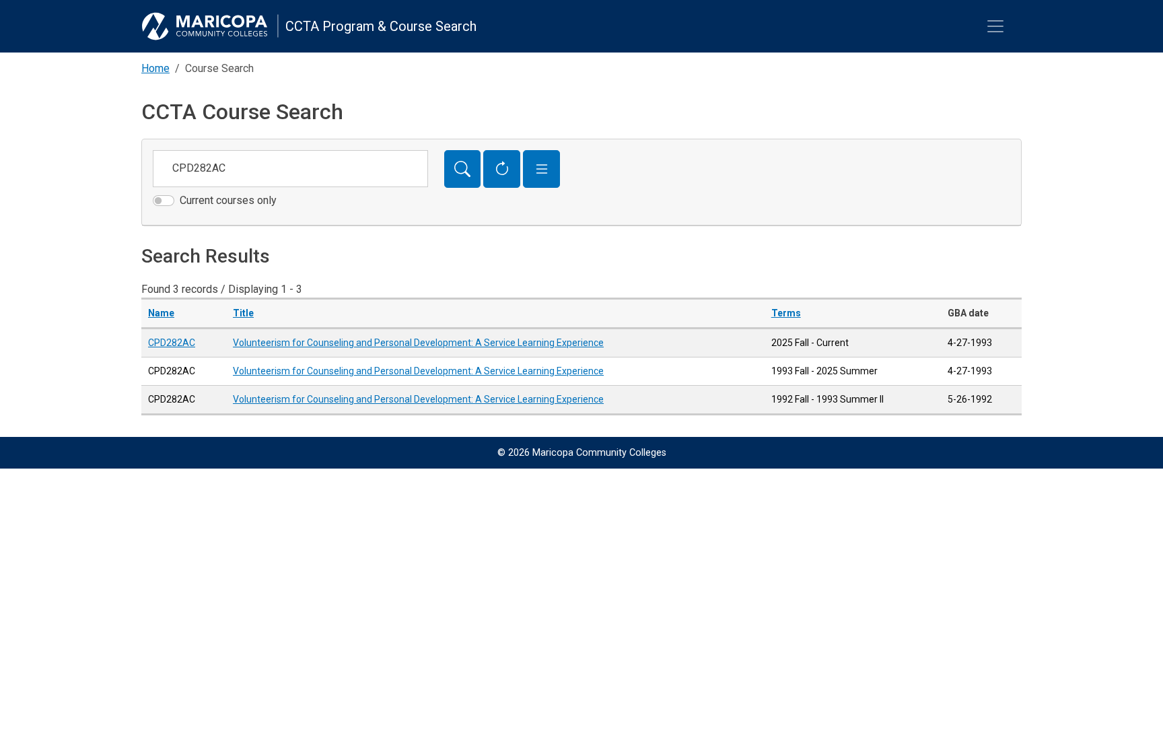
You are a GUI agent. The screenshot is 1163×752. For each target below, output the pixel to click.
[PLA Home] (210, 26)
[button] (541, 169)
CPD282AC (171, 342)
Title (243, 313)
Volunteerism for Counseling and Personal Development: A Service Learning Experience (418, 342)
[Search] (462, 169)
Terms (786, 313)
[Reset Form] (501, 169)
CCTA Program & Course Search (381, 26)
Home (155, 68)
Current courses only (228, 200)
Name (161, 313)
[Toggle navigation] (995, 26)
